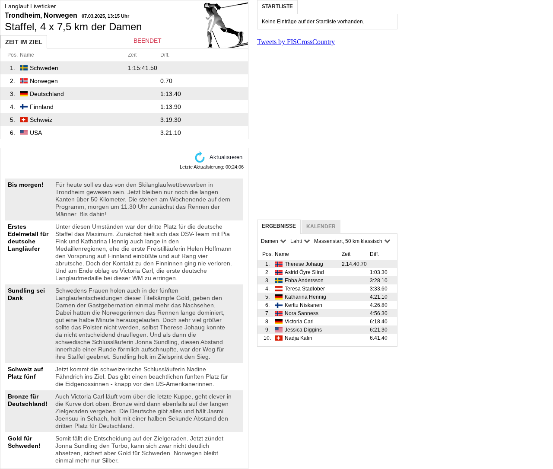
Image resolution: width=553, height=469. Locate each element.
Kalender (321, 226)
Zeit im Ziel (23, 41)
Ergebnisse (279, 226)
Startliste (277, 6)
